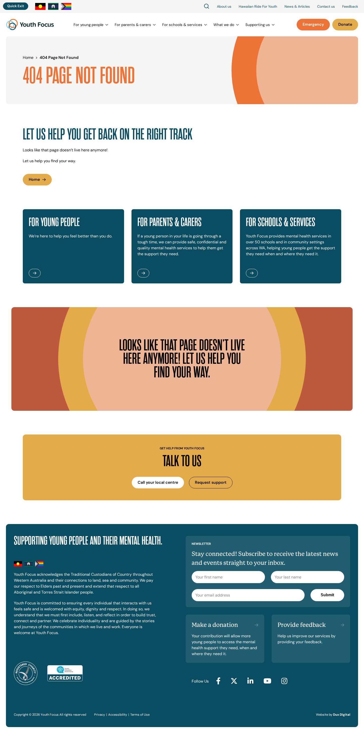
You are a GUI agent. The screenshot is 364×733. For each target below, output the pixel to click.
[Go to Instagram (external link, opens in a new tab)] (284, 681)
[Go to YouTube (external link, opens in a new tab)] (267, 681)
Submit (327, 595)
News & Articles (297, 6)
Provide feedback (302, 624)
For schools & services (182, 24)
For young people (89, 24)
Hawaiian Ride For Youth (258, 6)
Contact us (326, 6)
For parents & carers (133, 24)
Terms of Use (140, 714)
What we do (223, 24)
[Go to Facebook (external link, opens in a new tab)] (218, 681)
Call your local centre (158, 482)
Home (34, 179)
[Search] (206, 6)
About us (224, 6)
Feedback (350, 6)
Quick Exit (15, 6)
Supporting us (257, 24)
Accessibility (117, 714)
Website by (333, 714)
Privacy (99, 714)
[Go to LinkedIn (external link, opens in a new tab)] (250, 681)
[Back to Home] (30, 24)
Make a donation (215, 624)
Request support (211, 482)
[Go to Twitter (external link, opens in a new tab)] (234, 681)
